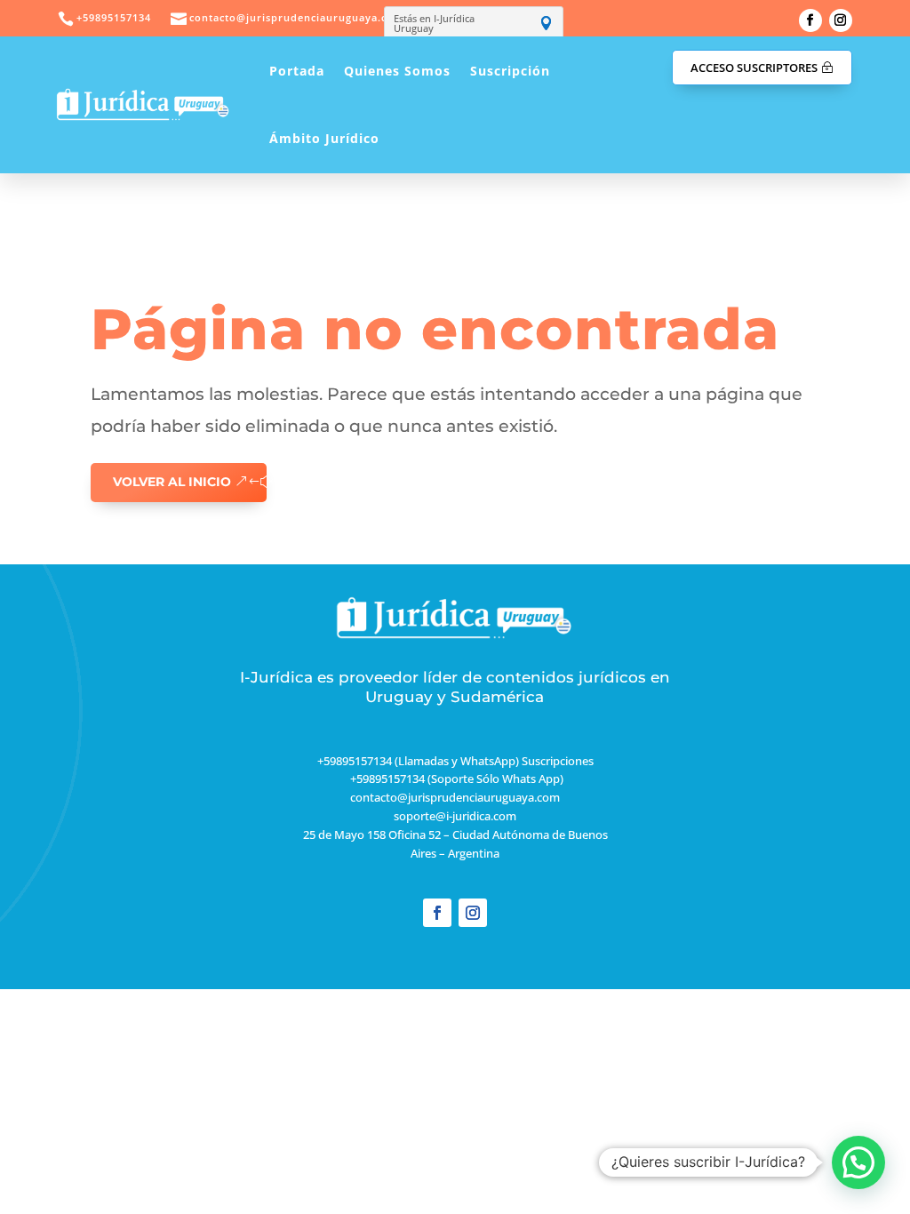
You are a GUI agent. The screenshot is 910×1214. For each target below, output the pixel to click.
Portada (296, 70)
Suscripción (510, 70)
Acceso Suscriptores (754, 68)
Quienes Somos (397, 70)
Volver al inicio (172, 482)
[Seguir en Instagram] (840, 20)
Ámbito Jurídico (324, 138)
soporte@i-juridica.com (455, 816)
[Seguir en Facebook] (810, 20)
